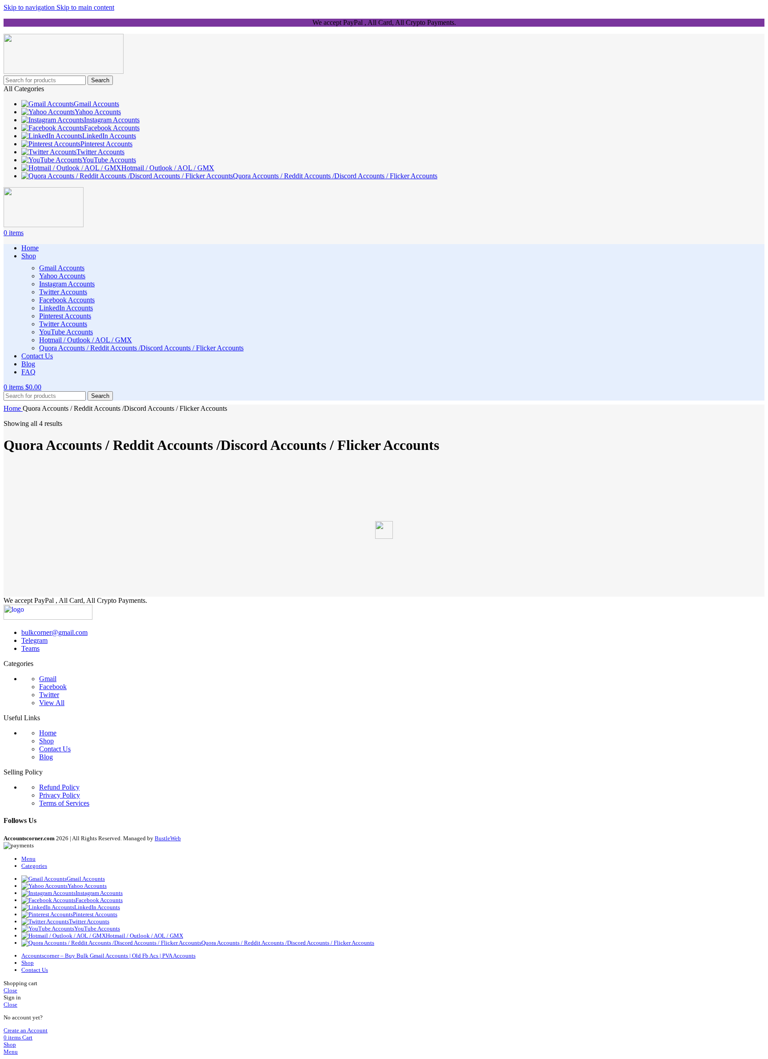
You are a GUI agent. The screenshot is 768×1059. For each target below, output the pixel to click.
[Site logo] (64, 71)
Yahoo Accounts (62, 276)
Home (13, 408)
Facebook (53, 686)
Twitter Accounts (63, 292)
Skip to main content (85, 7)
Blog (46, 757)
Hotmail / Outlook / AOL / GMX (85, 340)
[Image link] (48, 617)
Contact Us (55, 749)
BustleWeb (168, 838)
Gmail (47, 678)
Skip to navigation (30, 7)
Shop (46, 741)
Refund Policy (59, 787)
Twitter (49, 694)
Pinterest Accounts (65, 316)
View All (51, 702)
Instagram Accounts (67, 284)
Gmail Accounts (61, 268)
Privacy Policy (59, 795)
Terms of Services (64, 803)
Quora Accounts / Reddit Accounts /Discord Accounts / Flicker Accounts (141, 348)
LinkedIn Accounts (66, 308)
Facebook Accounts (67, 300)
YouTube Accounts (66, 332)
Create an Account (26, 1030)
